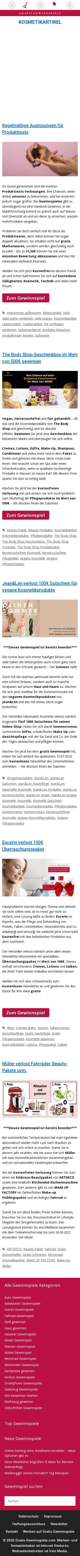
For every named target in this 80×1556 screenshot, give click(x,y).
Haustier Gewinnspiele (20, 1334)
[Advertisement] (40, 75)
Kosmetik (24, 800)
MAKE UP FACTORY (40, 1260)
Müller (6, 1266)
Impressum (53, 1516)
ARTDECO (14, 1249)
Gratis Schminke (34, 1255)
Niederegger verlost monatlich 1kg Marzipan (36, 1473)
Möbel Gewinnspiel (18, 1352)
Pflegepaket (47, 1044)
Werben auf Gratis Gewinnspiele (48, 1532)
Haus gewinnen (15, 1328)
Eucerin (43, 1028)
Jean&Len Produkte (47, 789)
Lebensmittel (11, 324)
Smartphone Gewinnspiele (23, 1383)
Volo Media (58, 1551)
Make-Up (63, 1260)
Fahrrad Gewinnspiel (19, 1316)
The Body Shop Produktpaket (38, 547)
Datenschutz (29, 1516)
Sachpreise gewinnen (19, 1371)
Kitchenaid (55, 1255)
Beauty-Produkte (40, 530)
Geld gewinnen (15, 1322)
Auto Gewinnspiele (17, 1297)
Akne (10, 1028)
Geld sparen (43, 318)
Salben (62, 1044)
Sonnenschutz (34, 812)
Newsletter (59, 1524)
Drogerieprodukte (19, 778)
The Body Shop (65, 536)
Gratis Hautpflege (37, 1033)
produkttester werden (17, 335)
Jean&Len (41, 778)
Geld (66, 313)
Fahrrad (50, 1249)
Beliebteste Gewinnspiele (22, 1303)
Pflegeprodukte (41, 536)
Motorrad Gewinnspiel (20, 1358)
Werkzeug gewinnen (18, 1401)
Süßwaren (42, 335)
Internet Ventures (54, 1546)
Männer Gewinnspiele (19, 1346)
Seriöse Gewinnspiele (19, 1377)
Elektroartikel (52, 313)
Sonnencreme (12, 812)
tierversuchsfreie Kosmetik (21, 553)
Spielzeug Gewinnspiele (21, 1389)
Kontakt (12, 1532)
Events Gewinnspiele (19, 1309)
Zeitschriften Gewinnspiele (23, 1408)
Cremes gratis (26, 1028)
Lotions (31, 1044)
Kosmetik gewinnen (40, 1039)
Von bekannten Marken (21, 1395)
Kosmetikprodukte (15, 536)
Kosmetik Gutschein (47, 800)
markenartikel (32, 324)
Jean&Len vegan (38, 795)
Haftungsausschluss (28, 1524)
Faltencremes (59, 1028)
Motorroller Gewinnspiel (21, 1365)
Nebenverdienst (29, 330)
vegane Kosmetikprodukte (36, 818)
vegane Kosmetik (32, 558)
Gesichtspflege (12, 1033)
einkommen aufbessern (24, 313)
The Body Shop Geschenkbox (23, 541)
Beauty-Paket (16, 530)
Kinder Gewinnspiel (18, 1340)
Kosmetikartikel (65, 318)
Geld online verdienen (17, 318)
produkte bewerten (56, 330)
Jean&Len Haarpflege (33, 783)
